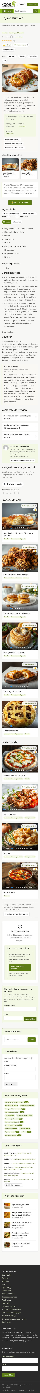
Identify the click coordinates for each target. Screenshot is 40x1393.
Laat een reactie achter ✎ (14, 148)
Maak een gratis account (17, 967)
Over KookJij (6, 1275)
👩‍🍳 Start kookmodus (20, 202)
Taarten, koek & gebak (16, 33)
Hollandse (21, 126)
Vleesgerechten (30, 818)
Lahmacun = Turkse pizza (14, 775)
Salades (26, 1132)
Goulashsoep (9, 892)
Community (6, 1322)
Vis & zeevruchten (24, 1115)
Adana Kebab (10, 814)
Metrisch (6, 222)
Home (13, 26)
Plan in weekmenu (29, 214)
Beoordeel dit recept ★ (13, 144)
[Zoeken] (35, 11)
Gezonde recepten (12, 1135)
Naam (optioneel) (9, 1005)
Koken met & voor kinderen (12, 578)
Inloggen (22, 4)
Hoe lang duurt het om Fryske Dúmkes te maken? (16, 426)
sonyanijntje (24, 446)
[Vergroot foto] (5, 89)
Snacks (5, 33)
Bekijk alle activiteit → (13, 1185)
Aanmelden (30, 1019)
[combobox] (23, 11)
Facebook (31, 1390)
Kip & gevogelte (12, 1132)
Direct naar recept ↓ (12, 140)
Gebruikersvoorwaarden (11, 1309)
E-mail (6, 1014)
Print (4, 60)
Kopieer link (32, 56)
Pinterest (22, 56)
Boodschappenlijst (9, 1297)
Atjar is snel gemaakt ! (20, 1204)
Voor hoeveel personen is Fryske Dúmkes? (17, 417)
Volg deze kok (8, 50)
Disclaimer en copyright (11, 1312)
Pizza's (27, 779)
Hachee (7, 853)
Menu (9, 11)
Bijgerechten (11, 1105)
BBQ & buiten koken (13, 1125)
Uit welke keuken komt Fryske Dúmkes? (16, 436)
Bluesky (13, 1390)
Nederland (9, 133)
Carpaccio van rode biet (21, 1243)
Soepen (6, 896)
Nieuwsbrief (6, 1291)
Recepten (19, 26)
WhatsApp (12, 56)
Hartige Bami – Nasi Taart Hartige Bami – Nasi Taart (21, 1213)
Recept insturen (8, 1294)
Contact (5, 1278)
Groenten (24, 1128)
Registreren (33, 4)
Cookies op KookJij (9, 1306)
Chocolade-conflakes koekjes (16, 574)
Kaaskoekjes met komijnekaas (17, 613)
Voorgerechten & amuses (15, 1109)
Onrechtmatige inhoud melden (14, 1319)
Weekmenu (6, 1300)
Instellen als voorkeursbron (17, 914)
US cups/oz (17, 222)
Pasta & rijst (10, 1128)
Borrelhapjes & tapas (13, 1119)
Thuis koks (6, 1303)
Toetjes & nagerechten (14, 1112)
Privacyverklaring (8, 1316)
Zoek (32, 1040)
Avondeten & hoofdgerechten (13, 734)
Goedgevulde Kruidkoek (14, 652)
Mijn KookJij (6, 1287)
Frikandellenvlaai (11, 730)
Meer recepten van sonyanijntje (22, 460)
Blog (3, 1284)
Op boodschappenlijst (11, 214)
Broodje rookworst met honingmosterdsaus (20, 1234)
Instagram (21, 1390)
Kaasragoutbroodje (12, 691)
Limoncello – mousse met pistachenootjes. (21, 1224)
